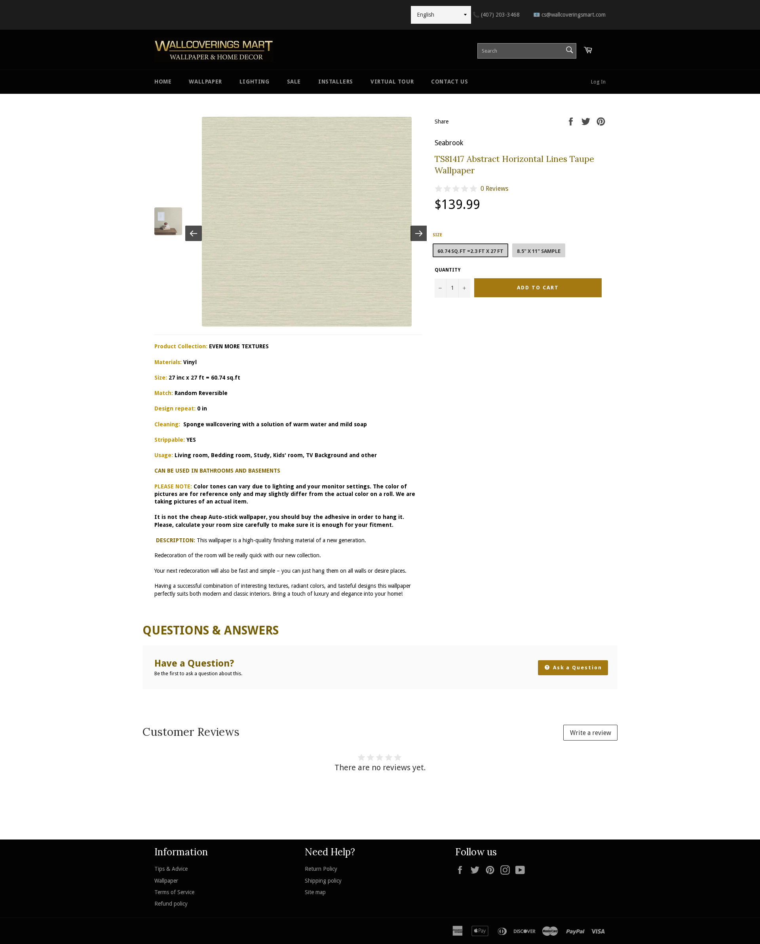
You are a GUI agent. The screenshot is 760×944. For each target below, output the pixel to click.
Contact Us (449, 81)
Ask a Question (576, 667)
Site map (315, 892)
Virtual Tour (392, 81)
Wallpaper (205, 81)
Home (162, 81)
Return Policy (321, 869)
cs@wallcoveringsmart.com (569, 14)
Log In (598, 82)
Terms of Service (174, 892)
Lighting (254, 81)
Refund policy (171, 903)
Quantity (447, 270)
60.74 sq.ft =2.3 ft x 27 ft (470, 251)
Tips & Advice (171, 869)
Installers (335, 81)
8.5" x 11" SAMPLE (538, 251)
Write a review (590, 733)
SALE (294, 81)
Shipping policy (323, 881)
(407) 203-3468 (496, 14)
